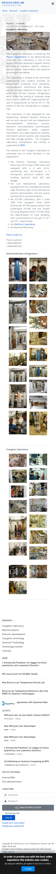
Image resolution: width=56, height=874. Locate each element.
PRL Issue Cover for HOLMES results (20, 674)
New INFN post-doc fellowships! (19, 726)
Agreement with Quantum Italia (32, 702)
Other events (9, 754)
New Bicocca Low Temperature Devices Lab (23, 682)
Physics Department (16, 56)
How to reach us (14, 234)
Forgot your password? (13, 825)
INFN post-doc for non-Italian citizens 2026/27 (27, 715)
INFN (22, 145)
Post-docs (8, 719)
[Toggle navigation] (53, 4)
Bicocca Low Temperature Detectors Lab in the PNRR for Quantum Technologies (25, 692)
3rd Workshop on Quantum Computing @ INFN (26, 761)
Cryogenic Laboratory (16, 29)
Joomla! (5, 849)
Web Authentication (30, 807)
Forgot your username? (13, 822)
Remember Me (12, 813)
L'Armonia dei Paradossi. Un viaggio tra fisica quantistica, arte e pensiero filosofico (24, 664)
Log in (8, 817)
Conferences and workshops (16, 765)
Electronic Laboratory (24, 224)
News (6, 730)
